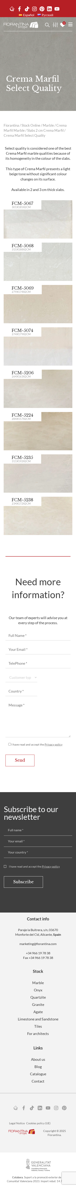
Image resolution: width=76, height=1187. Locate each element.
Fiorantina (11, 125)
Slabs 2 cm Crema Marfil (45, 130)
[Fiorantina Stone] (21, 25)
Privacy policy (53, 744)
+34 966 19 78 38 (38, 953)
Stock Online (30, 125)
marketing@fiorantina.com (38, 944)
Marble (48, 125)
